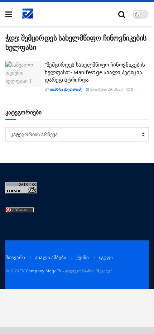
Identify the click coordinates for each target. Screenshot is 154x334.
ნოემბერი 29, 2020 (106, 89)
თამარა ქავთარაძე (66, 89)
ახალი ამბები (50, 257)
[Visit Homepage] (28, 14)
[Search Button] (121, 14)
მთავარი (15, 257)
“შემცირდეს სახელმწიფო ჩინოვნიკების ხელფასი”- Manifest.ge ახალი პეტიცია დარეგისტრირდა (95, 72)
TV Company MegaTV (41, 270)
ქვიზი (82, 257)
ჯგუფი (106, 257)
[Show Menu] (8, 14)
